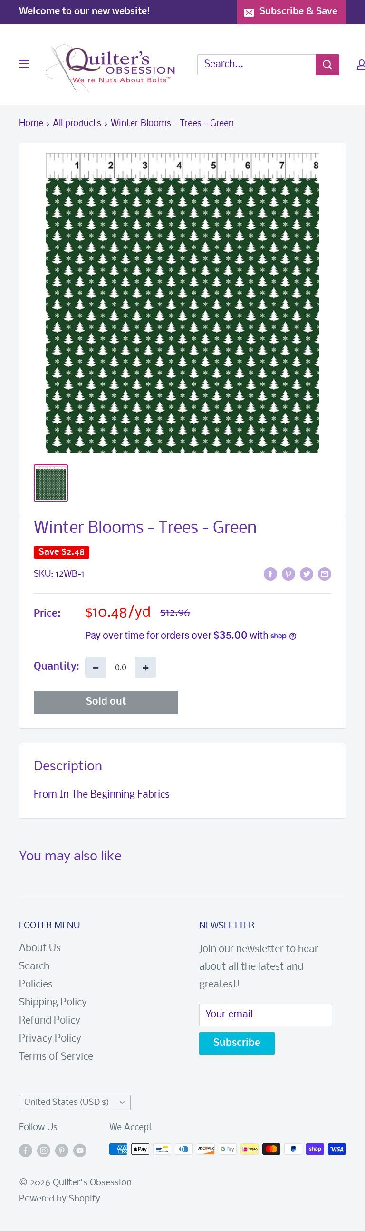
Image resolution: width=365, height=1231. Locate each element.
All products (77, 123)
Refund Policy (49, 1020)
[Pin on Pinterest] (288, 574)
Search (34, 966)
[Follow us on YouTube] (79, 1151)
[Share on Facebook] (270, 574)
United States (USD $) (66, 1102)
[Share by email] (324, 574)
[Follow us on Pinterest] (61, 1151)
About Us (40, 948)
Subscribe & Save (298, 12)
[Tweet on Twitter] (306, 574)
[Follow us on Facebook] (25, 1151)
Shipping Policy (53, 1002)
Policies (36, 984)
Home (31, 123)
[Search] (327, 64)
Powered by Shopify (59, 1199)
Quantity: (56, 666)
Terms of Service (56, 1057)
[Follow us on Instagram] (43, 1151)
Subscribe (236, 1043)
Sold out (106, 702)
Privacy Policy (50, 1039)
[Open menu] (24, 64)
